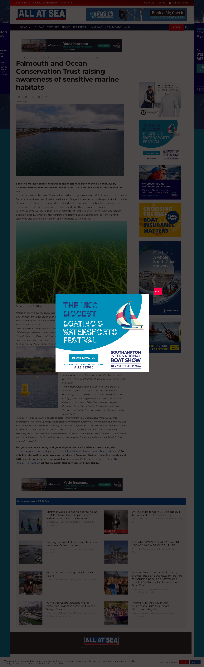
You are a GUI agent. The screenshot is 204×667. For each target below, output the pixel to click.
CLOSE (158, 291)
